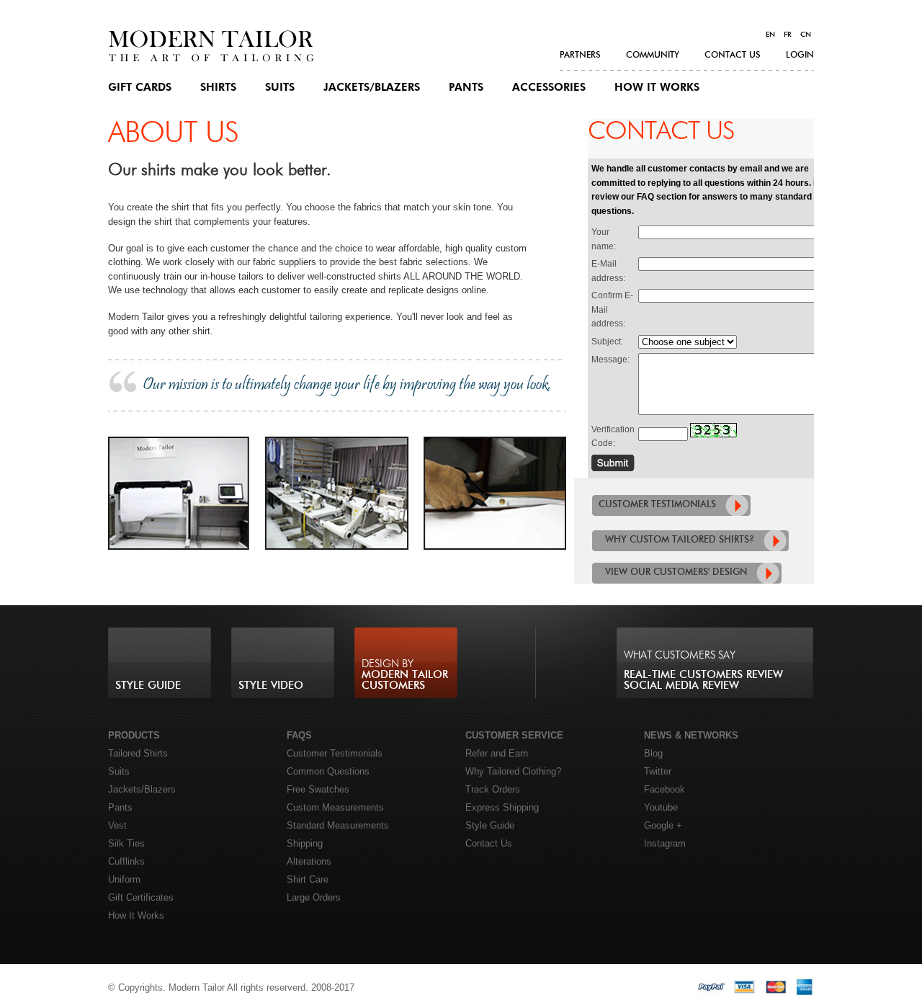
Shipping (305, 843)
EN (770, 34)
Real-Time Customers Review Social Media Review (703, 670)
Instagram (665, 843)
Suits (119, 771)
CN (805, 34)
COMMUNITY (652, 54)
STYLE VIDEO (270, 685)
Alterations (309, 861)
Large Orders (314, 897)
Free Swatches (318, 789)
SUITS (280, 87)
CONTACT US (732, 54)
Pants (120, 807)
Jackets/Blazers (142, 789)
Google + (663, 825)
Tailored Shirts (138, 753)
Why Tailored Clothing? (513, 771)
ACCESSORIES (549, 87)
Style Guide (148, 685)
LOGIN (800, 54)
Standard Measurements (338, 825)
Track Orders (492, 789)
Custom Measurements (335, 807)
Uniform (124, 879)
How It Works (656, 87)
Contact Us (488, 843)
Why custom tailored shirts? (679, 540)
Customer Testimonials (334, 753)
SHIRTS (218, 87)
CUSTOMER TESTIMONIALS (657, 504)
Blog (653, 753)
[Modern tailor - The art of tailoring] (211, 58)
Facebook (664, 789)
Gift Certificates (141, 897)
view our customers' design (676, 572)
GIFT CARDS (139, 87)
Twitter (657, 771)
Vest (117, 825)
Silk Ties (126, 843)
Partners (580, 54)
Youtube (661, 807)
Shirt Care (307, 879)
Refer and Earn (496, 753)
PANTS (466, 87)
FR (788, 34)
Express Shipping (502, 807)
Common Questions (328, 771)
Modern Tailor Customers (405, 675)
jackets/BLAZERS (371, 87)
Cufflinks (126, 861)
